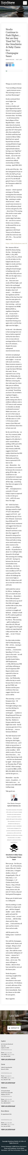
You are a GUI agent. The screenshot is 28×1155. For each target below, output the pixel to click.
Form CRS (24, 1150)
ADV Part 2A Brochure (14, 1150)
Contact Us (15, 1028)
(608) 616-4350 (8, 1099)
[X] (13, 65)
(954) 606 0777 (8, 1076)
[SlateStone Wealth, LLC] (8, 3)
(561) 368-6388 (8, 1122)
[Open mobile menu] (25, 3)
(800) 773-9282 (10, 1054)
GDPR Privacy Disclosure (19, 1146)
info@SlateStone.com (6, 1049)
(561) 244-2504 (8, 1052)
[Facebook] (7, 65)
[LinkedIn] (10, 65)
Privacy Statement (6, 1146)
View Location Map (8, 1059)
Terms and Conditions (10, 1148)
